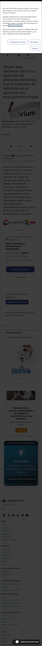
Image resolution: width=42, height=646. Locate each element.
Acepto (35, 48)
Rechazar (34, 42)
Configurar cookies (17, 42)
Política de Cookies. (15, 25)
